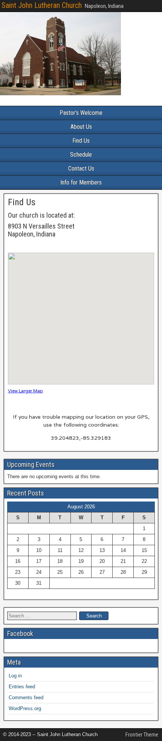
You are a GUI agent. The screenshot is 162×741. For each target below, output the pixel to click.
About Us (81, 126)
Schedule (81, 154)
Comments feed (26, 697)
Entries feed (22, 686)
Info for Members (81, 182)
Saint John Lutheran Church (42, 5)
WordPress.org (25, 708)
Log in (15, 675)
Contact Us (81, 168)
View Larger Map (25, 390)
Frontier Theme (141, 734)
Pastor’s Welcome (81, 112)
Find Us (81, 140)
